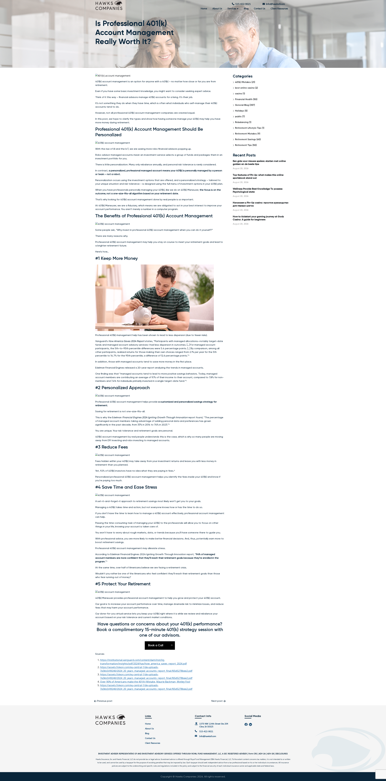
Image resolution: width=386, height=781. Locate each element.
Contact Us (259, 8)
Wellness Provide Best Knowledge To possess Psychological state (257, 190)
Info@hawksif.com (275, 3)
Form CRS (252, 753)
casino (238, 94)
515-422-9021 (243, 3)
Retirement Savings (245, 139)
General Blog (242, 105)
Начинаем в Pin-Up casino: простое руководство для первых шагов (260, 204)
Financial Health (243, 99)
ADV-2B (270, 753)
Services (232, 8)
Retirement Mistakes (246, 134)
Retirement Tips (243, 145)
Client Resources (279, 8)
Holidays (239, 111)
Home (204, 8)
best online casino (245, 88)
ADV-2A (262, 753)
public (238, 116)
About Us (217, 8)
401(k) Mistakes (243, 82)
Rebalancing (241, 122)
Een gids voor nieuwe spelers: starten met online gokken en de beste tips (259, 162)
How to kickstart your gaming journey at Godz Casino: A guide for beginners (258, 218)
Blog (246, 8)
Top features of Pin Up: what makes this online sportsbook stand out (258, 176)
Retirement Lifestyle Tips (248, 128)
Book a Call (155, 645)
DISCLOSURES (281, 753)
